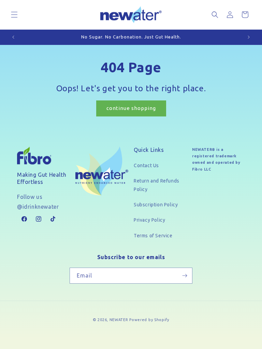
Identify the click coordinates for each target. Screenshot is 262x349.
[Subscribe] (184, 276)
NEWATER (119, 320)
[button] (14, 14)
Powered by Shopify (149, 320)
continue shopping (131, 108)
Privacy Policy (149, 220)
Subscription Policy (156, 204)
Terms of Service (153, 235)
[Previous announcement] (13, 37)
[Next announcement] (248, 37)
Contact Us (146, 165)
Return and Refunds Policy (156, 185)
